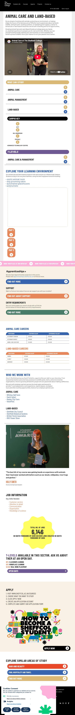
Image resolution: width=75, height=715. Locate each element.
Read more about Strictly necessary (16, 698)
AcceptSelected (16, 709)
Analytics (10, 701)
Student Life (16, 4)
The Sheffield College (8, 3)
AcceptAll (7, 709)
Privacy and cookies (56, 692)
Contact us (48, 4)
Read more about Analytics (14, 704)
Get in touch (65, 8)
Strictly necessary (13, 696)
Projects (40, 4)
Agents (33, 4)
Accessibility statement (57, 689)
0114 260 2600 (54, 8)
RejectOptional (25, 709)
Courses (25, 4)
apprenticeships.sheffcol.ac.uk (23, 276)
